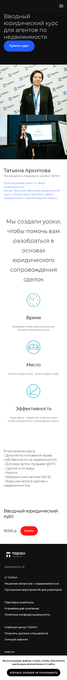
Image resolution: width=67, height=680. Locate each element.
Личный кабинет (16, 639)
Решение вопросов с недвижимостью (31, 583)
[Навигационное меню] (61, 6)
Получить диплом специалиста (26, 633)
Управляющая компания (21, 608)
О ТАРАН (10, 577)
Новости (9, 651)
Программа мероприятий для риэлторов (33, 589)
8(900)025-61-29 (14, 567)
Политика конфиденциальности (27, 614)
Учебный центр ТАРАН (20, 627)
